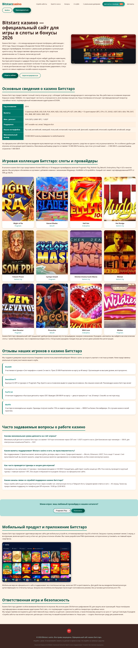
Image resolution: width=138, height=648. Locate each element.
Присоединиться (22, 10)
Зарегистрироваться (30, 75)
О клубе (76, 4)
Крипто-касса (56, 4)
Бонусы (67, 4)
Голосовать (78, 510)
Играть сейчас (10, 75)
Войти (7, 10)
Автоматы (130, 4)
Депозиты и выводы (113, 4)
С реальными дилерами (91, 4)
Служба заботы (41, 4)
